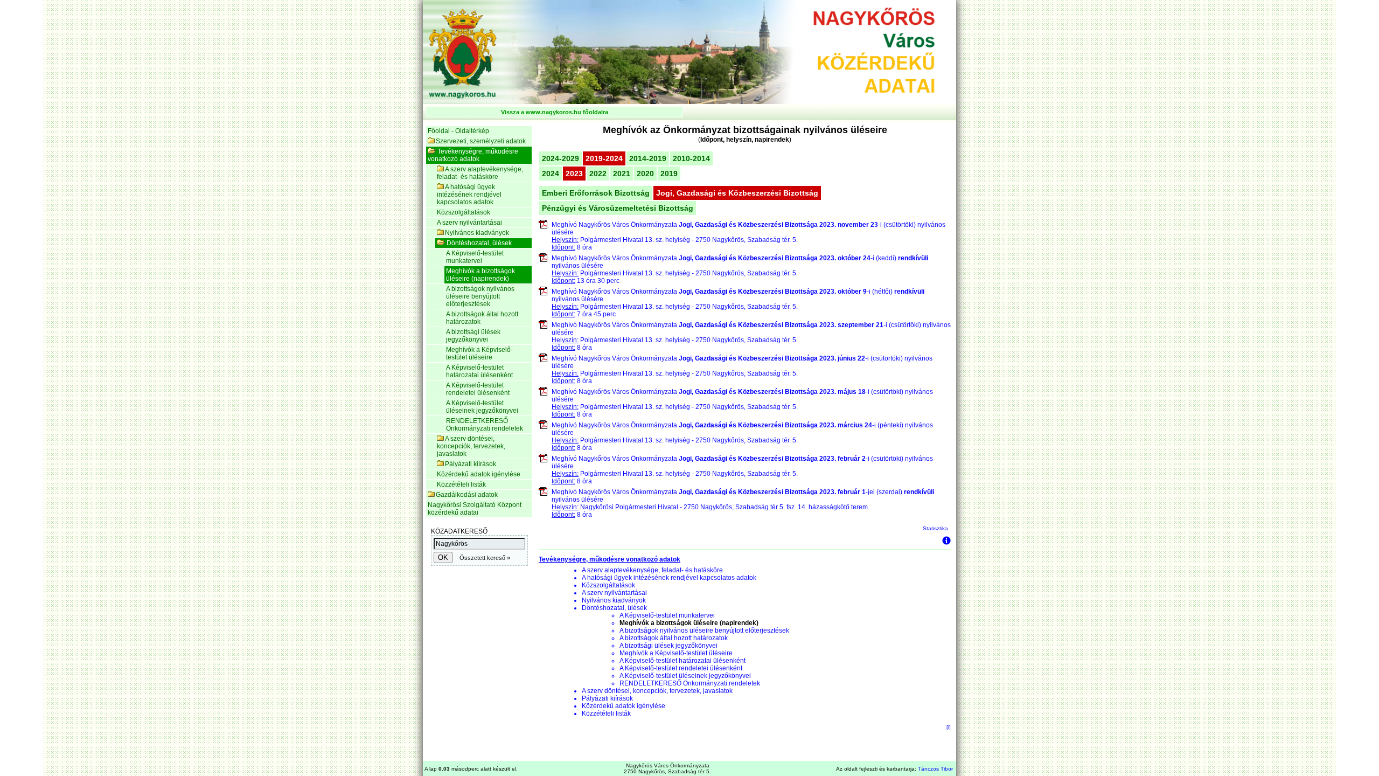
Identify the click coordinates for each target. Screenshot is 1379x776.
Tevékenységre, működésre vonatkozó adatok (473, 155)
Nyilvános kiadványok (477, 233)
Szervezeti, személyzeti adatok (481, 141)
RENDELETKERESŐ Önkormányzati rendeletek (484, 424)
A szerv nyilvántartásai (469, 222)
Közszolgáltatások (463, 212)
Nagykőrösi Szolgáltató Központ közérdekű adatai (474, 508)
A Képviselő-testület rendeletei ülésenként (478, 389)
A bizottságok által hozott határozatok (482, 317)
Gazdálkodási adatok (467, 494)
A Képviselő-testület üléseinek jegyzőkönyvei (482, 406)
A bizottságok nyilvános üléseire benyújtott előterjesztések (480, 296)
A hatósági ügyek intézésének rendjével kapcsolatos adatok (469, 194)
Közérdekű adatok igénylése (478, 474)
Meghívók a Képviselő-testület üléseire (479, 353)
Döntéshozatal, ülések (479, 243)
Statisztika (935, 528)
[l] (948, 727)
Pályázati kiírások (470, 464)
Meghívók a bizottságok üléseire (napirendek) (480, 274)
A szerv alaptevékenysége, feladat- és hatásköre (480, 173)
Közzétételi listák (461, 484)
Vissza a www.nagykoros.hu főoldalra (554, 112)
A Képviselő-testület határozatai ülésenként (479, 371)
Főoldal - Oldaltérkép (458, 131)
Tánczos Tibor (935, 769)
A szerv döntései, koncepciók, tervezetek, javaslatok (471, 446)
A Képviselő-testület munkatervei (475, 257)
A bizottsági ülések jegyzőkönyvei (473, 335)
